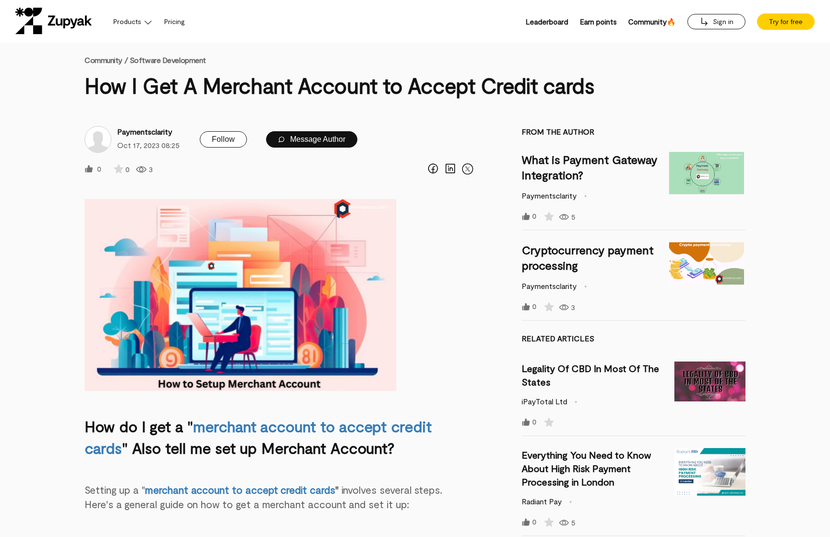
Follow (223, 139)
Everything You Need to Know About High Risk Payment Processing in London (586, 468)
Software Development (168, 59)
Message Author (316, 139)
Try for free (786, 21)
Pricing (174, 21)
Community (106, 59)
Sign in (722, 21)
